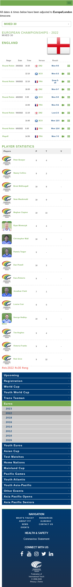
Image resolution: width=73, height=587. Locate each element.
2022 (9, 413)
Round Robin (8, 66)
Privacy (33, 582)
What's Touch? (25, 518)
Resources (46, 518)
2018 (9, 417)
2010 (9, 435)
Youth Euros (13, 445)
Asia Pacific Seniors (19, 502)
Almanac (45, 521)
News (25, 524)
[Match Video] (62, 73)
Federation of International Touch (36, 566)
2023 (9, 408)
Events (25, 527)
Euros (8, 403)
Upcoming (11, 375)
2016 (9, 422)
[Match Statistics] (68, 65)
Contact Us (46, 524)
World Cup (12, 386)
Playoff (5, 136)
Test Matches (14, 456)
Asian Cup (11, 451)
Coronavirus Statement (36, 538)
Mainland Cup (14, 468)
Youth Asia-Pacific (18, 485)
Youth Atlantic (14, 479)
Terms (40, 582)
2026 (9, 440)
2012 (9, 431)
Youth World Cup (16, 392)
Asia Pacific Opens (18, 496)
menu (69, 3)
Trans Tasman (14, 397)
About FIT (25, 521)
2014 (9, 426)
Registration (13, 380)
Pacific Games (14, 473)
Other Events (14, 490)
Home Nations (14, 462)
